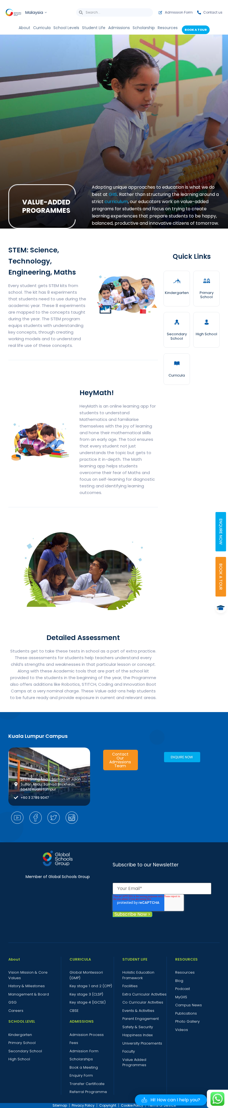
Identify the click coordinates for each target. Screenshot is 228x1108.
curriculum (116, 201)
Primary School (207, 295)
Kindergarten (177, 292)
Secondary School (177, 336)
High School (206, 334)
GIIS (113, 194)
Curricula (176, 375)
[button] (171, 1100)
